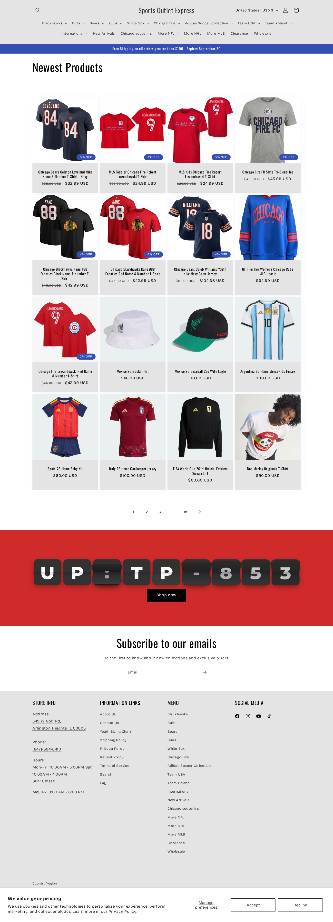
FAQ (103, 783)
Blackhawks (177, 714)
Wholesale (176, 851)
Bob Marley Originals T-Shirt (268, 468)
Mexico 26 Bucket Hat (133, 371)
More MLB (176, 834)
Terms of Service (114, 766)
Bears (172, 731)
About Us (108, 714)
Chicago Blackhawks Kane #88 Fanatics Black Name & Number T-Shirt (65, 274)
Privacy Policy (112, 748)
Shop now (166, 595)
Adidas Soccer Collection (189, 766)
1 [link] (133, 511)
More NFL (175, 817)
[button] (37, 10)
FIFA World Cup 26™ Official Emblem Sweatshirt (200, 471)
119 (186, 512)
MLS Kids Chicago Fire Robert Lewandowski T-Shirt (200, 174)
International (178, 791)
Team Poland (178, 783)
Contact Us (109, 723)
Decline (300, 905)
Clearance (176, 843)
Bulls (171, 723)
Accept (253, 905)
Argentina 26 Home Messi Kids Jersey (267, 371)
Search (106, 774)
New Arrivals (178, 800)
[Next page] (199, 512)
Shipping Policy (113, 740)
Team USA (176, 774)
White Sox (176, 748)
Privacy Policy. (122, 911)
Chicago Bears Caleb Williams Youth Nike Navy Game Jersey (200, 271)
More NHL (176, 826)
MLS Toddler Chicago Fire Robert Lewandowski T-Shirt (133, 174)
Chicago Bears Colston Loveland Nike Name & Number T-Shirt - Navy (65, 174)
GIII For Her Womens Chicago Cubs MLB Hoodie (267, 271)
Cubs (171, 740)
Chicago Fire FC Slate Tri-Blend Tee (267, 172)
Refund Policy (112, 757)
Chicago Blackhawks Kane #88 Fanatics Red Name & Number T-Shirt (132, 271)
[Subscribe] (204, 672)
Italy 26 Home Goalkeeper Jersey (133, 468)
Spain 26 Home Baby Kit (65, 468)
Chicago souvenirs (183, 809)
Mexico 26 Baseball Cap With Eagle (200, 371)
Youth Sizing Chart (115, 731)
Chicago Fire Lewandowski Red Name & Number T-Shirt (65, 373)
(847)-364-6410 (46, 749)
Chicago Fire (178, 757)
